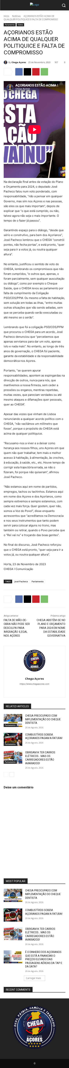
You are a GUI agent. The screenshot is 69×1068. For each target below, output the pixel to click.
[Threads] (50, 690)
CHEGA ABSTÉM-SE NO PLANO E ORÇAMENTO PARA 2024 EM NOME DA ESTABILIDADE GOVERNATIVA (51, 627)
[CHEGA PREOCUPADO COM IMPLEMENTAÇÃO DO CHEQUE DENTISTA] (13, 720)
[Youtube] (44, 690)
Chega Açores (18, 62)
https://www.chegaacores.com (34, 684)
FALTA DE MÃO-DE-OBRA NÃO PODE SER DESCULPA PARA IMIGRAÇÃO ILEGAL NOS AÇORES (17, 627)
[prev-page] (6, 774)
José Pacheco (21, 581)
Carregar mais (33, 978)
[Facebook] (19, 72)
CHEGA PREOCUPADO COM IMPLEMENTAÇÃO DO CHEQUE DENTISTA (43, 719)
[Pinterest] (36, 72)
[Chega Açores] (6, 62)
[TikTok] (31, 690)
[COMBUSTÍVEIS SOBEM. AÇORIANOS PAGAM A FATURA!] (13, 739)
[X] (27, 72)
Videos (20, 24)
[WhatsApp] (44, 72)
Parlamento (10, 24)
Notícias (16, 16)
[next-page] (12, 774)
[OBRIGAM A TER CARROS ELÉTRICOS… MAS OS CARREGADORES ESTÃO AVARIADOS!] (13, 757)
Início (6, 16)
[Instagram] (25, 690)
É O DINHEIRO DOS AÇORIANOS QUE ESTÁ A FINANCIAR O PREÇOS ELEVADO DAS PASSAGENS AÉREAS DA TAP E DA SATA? (43, 959)
